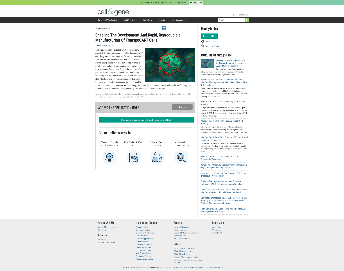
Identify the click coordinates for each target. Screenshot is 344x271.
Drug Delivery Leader (144, 244)
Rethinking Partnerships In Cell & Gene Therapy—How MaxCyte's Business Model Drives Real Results (224, 191)
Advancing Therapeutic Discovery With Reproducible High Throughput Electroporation (224, 166)
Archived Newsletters (182, 227)
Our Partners (102, 230)
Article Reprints (180, 230)
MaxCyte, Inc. (108, 45)
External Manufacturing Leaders (186, 257)
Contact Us (216, 230)
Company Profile (212, 46)
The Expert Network (182, 238)
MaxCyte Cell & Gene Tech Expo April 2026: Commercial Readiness (220, 158)
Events (162, 20)
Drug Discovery (142, 241)
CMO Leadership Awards (184, 248)
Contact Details (211, 41)
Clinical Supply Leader (144, 238)
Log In (236, 14)
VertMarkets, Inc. (143, 267)
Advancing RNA (142, 227)
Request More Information (107, 227)
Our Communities (179, 20)
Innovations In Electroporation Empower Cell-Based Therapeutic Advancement (223, 174)
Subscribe (245, 14)
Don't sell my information (214, 267)
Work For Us (217, 232)
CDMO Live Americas (182, 251)
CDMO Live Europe (182, 254)
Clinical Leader (142, 235)
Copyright (124, 267)
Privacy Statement (180, 267)
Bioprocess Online (143, 230)
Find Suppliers (130, 20)
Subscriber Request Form (196, 267)
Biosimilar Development (145, 232)
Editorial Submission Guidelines (186, 232)
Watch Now (147, 20)
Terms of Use (168, 267)
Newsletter (101, 239)
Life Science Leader (143, 250)
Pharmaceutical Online (144, 259)
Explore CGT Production (107, 20)
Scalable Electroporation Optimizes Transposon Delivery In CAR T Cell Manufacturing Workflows (222, 182)
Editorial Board (180, 235)
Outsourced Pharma (143, 256)
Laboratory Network (143, 247)
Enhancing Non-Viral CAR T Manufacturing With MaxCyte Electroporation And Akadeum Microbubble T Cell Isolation (224, 82)
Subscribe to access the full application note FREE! (146, 119)
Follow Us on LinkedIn (106, 242)
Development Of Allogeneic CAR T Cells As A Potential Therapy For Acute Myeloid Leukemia (231, 63)
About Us (216, 227)
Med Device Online (143, 253)
